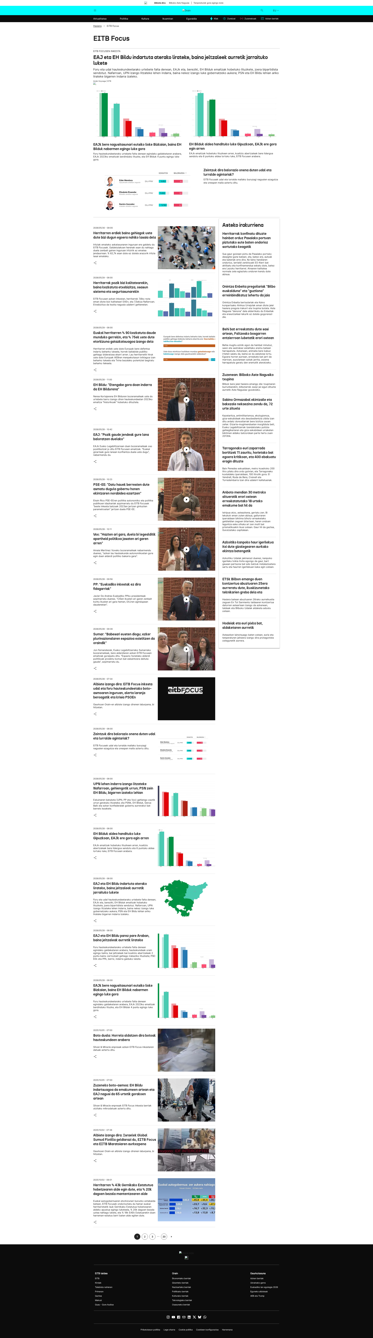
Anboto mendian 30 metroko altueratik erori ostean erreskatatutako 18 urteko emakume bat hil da (244, 499)
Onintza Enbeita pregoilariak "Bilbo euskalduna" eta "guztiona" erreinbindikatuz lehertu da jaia (248, 290)
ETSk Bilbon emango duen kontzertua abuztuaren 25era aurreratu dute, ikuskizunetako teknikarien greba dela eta (245, 585)
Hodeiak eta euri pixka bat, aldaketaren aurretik (242, 625)
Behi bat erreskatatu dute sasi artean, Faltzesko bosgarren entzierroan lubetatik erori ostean (248, 333)
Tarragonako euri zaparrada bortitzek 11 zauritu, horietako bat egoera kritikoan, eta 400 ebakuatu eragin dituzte (249, 454)
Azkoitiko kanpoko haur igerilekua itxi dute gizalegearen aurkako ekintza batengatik (248, 546)
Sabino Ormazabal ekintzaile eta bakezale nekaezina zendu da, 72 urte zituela (247, 404)
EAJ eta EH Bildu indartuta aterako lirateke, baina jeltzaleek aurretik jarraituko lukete (180, 60)
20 (164, 1236)
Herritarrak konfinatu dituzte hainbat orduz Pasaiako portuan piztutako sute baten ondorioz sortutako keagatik (246, 240)
